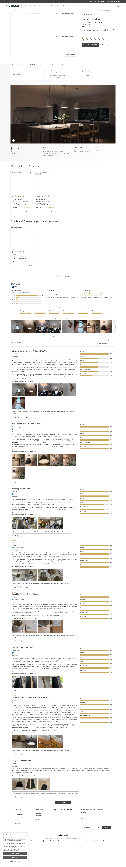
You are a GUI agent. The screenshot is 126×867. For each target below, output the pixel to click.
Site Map (37, 819)
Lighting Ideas (32, 6)
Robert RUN (15, 597)
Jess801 (14, 545)
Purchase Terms (57, 840)
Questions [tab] (67, 276)
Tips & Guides (42, 6)
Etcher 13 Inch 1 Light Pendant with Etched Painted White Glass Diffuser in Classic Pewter (46, 583)
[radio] (83, 38)
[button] (83, 294)
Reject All (14, 857)
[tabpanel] (63, 543)
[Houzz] (64, 809)
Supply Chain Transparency (69, 840)
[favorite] (31, 173)
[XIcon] (61, 809)
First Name (83, 812)
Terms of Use (39, 840)
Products (23, 6)
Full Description (42, 65)
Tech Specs (52, 65)
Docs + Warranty (62, 65)
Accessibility (90, 840)
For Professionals (53, 6)
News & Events (19, 814)
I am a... (82, 825)
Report (27, 417)
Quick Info (32, 65)
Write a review (112, 10)
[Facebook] (58, 809)
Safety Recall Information (39, 814)
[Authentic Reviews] (15, 287)
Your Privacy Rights (99, 840)
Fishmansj (14, 700)
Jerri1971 (14, 491)
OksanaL (14, 763)
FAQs (16, 819)
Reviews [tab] (59, 276)
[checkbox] (83, 38)
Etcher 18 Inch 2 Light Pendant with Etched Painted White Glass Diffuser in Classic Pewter (46, 531)
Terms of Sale (48, 840)
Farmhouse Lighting (17, 427)
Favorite (104, 44)
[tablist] (63, 276)
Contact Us (18, 809)
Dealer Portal (39, 809)
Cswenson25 (15, 650)
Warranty (17, 823)
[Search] (118, 6)
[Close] (26, 834)
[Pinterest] (68, 809)
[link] (54, 294)
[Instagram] (55, 809)
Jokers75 (14, 354)
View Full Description (87, 32)
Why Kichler (64, 6)
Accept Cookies (15, 853)
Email (81, 818)
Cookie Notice (81, 840)
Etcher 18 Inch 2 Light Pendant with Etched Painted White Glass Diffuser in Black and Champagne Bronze (50, 793)
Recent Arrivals (74, 6)
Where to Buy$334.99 (90, 45)
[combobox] (118, 6)
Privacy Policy (31, 840)
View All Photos (71, 55)
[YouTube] (71, 809)
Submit (106, 827)
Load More (63, 802)
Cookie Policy (15, 850)
